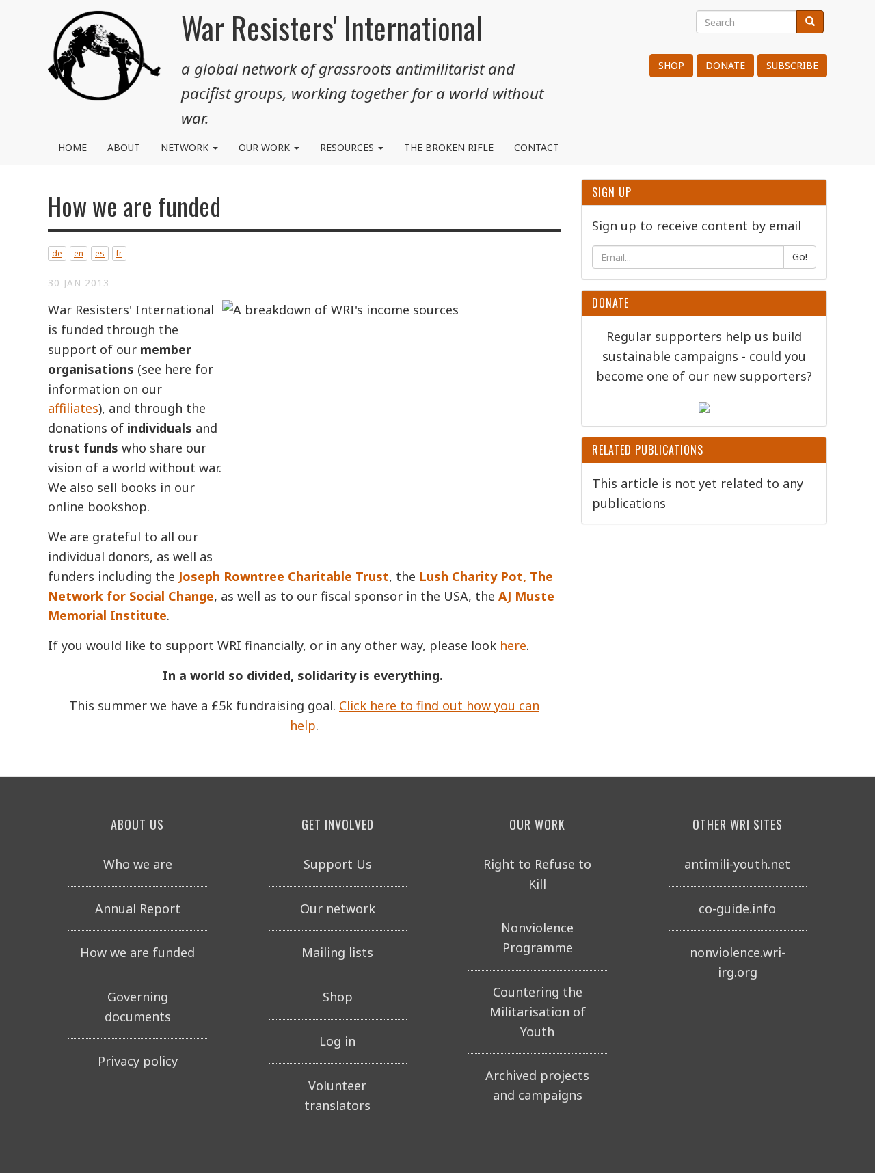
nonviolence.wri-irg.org (737, 962)
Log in (337, 1041)
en (78, 253)
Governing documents (138, 1006)
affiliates (73, 408)
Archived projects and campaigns (537, 1085)
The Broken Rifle (449, 147)
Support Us (338, 864)
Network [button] (186, 147)
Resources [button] (348, 147)
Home (72, 147)
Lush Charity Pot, (472, 576)
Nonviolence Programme (537, 937)
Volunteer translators (337, 1095)
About (123, 147)
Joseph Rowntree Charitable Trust (283, 576)
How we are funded (137, 952)
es (100, 253)
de (57, 253)
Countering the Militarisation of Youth (537, 1012)
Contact (536, 147)
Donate (725, 65)
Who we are (137, 864)
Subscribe (792, 65)
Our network (337, 908)
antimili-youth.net (737, 864)
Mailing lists (337, 952)
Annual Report (137, 908)
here (513, 645)
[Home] (104, 61)
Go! (799, 256)
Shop (671, 65)
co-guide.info (737, 908)
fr (119, 253)
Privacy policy (138, 1061)
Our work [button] (266, 147)
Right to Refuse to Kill (537, 874)
